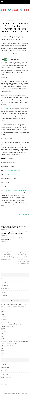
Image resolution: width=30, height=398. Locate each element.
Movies (3, 292)
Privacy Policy (4, 374)
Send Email (6, 174)
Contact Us (4, 370)
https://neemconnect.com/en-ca (13, 170)
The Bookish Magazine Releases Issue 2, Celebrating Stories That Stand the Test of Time (13, 227)
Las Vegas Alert (9, 393)
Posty (14, 393)
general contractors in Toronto (8, 145)
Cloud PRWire (11, 19)
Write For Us (4, 384)
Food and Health (5, 288)
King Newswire (8, 193)
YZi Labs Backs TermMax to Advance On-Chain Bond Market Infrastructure (13, 238)
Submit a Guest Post (6, 377)
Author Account (5, 367)
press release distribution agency (8, 198)
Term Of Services (5, 380)
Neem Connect (6, 108)
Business (3, 282)
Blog (2, 279)
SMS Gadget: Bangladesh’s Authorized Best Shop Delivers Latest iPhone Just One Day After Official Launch (15, 232)
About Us (3, 364)
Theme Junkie (15, 394)
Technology (4, 295)
